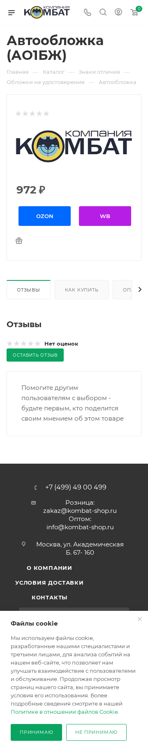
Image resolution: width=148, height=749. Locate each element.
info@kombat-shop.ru (80, 527)
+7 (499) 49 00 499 (75, 487)
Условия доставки (49, 582)
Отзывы (28, 290)
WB (105, 216)
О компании (49, 568)
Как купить (82, 290)
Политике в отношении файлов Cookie (64, 711)
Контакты (49, 597)
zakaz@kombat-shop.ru (80, 511)
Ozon (44, 216)
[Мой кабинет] (118, 13)
